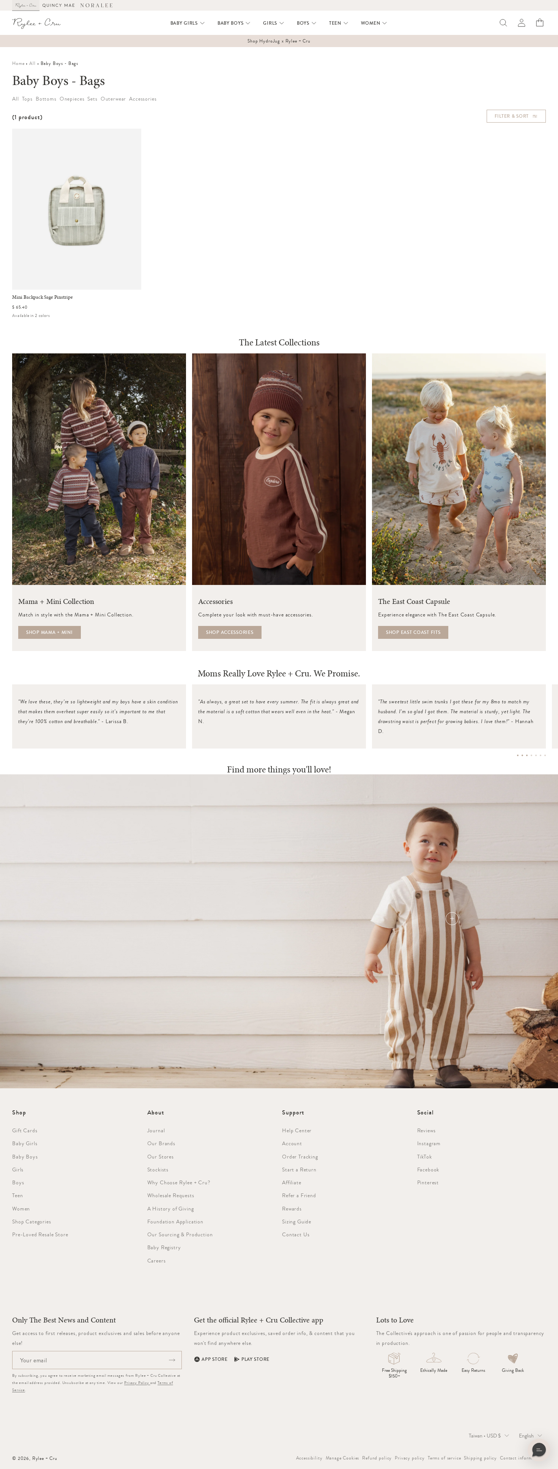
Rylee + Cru (44, 1458)
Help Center (297, 1130)
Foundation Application (175, 1221)
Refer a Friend (299, 1195)
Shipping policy (480, 1458)
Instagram (429, 1143)
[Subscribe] (172, 1360)
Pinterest (428, 1182)
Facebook (428, 1169)
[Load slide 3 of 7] (527, 755)
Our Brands (161, 1143)
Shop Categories (31, 1221)
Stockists (158, 1169)
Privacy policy (410, 1458)
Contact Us (295, 1234)
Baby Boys (25, 1156)
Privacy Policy (137, 1383)
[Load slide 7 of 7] (545, 755)
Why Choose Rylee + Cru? (178, 1182)
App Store (214, 1359)
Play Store (255, 1359)
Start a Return (299, 1169)
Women (21, 1208)
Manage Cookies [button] (342, 1458)
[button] (187, 23)
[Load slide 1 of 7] (517, 755)
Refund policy (377, 1458)
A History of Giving (170, 1208)
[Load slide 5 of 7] (536, 755)
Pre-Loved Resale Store (40, 1234)
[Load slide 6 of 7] (540, 755)
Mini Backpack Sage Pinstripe (42, 297)
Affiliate (291, 1182)
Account (292, 1143)
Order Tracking (300, 1156)
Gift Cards (24, 1130)
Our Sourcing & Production (180, 1234)
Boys (18, 1182)
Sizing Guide (296, 1221)
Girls (18, 1169)
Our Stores (160, 1156)
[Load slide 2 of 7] (522, 755)
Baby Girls (24, 1143)
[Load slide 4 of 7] (531, 755)
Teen (17, 1195)
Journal (156, 1130)
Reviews (426, 1130)
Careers (156, 1260)
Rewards (292, 1208)
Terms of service (444, 1458)
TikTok (424, 1156)
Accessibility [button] (309, 1458)
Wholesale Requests (170, 1195)
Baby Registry (164, 1247)
